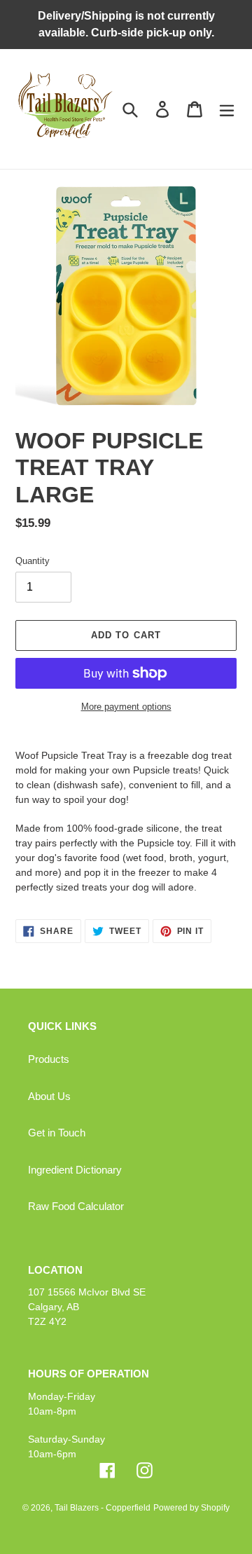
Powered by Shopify (191, 1508)
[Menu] (227, 108)
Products (48, 1059)
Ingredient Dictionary (75, 1170)
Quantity (32, 561)
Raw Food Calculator (76, 1206)
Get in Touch (56, 1133)
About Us (49, 1096)
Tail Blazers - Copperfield (102, 1508)
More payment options (126, 706)
